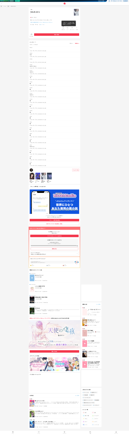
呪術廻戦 (96, 400)
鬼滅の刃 (91, 395)
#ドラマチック (37, 318)
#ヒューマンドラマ (45, 318)
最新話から (77, 43)
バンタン (40, 22)
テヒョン (51, 22)
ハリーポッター (87, 397)
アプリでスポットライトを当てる (54, 236)
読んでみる (54, 351)
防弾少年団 (35, 22)
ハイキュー (96, 405)
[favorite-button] (63, 27)
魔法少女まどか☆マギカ (88, 402)
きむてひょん (45, 22)
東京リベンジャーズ (87, 400)
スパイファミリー (87, 405)
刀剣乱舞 (85, 395)
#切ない (32, 318)
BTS (32, 22)
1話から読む (56, 34)
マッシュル (86, 392)
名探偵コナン (93, 392)
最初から (71, 43)
